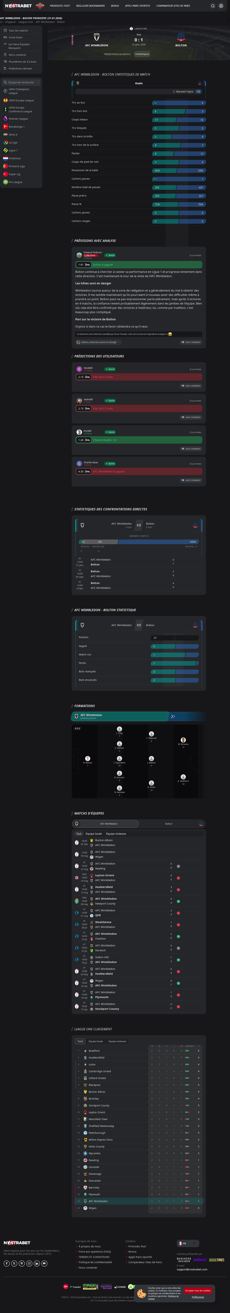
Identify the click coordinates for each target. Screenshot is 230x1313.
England (10, 22)
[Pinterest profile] (22, 1263)
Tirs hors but (79, 111)
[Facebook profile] (7, 1263)
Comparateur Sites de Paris (173, 5)
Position (83, 637)
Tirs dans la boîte (82, 136)
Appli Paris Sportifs (137, 5)
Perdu (82, 663)
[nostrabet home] (17, 1243)
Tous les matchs (18, 30)
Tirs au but (78, 102)
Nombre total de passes (86, 187)
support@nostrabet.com (192, 1269)
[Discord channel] (44, 1263)
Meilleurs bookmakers (90, 5)
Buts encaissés (88, 680)
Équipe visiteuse (116, 833)
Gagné (83, 646)
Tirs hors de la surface (85, 144)
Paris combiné (17, 55)
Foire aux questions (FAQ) (95, 1251)
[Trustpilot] (75, 1287)
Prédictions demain (20, 68)
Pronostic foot (60, 5)
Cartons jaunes (81, 178)
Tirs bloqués (79, 128)
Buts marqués (87, 671)
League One (25, 22)
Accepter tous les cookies (198, 1290)
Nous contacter (88, 1267)
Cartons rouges (81, 221)
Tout (78, 833)
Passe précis (79, 195)
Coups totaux (80, 119)
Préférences (198, 1297)
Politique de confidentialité (95, 1262)
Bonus (115, 5)
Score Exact (15, 37)
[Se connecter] (221, 6)
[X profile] (14, 1263)
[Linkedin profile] (37, 1263)
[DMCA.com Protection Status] (133, 1287)
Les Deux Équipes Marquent (19, 46)
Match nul (85, 654)
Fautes (76, 153)
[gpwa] (90, 1287)
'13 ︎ (198, 91)
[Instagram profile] (29, 1263)
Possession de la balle (85, 170)
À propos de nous (90, 1246)
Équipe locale (94, 833)
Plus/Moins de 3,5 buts (22, 61)
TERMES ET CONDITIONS (94, 1257)
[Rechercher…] (213, 6)
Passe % (76, 204)
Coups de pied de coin (85, 161)
